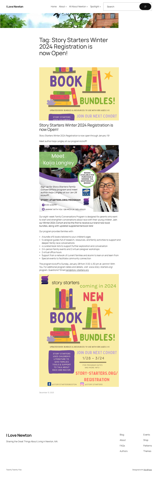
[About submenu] (66, 6)
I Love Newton (14, 6)
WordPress (148, 469)
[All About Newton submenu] (87, 6)
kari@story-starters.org (77, 269)
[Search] (145, 6)
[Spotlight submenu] (100, 6)
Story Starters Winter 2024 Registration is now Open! (76, 127)
